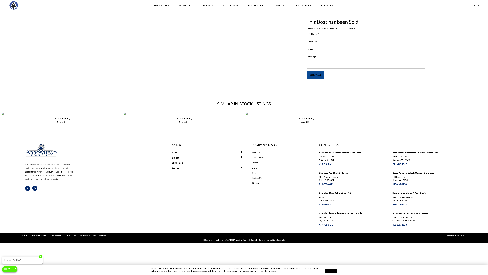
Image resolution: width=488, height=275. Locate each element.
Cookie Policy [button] (221, 271)
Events (255, 168)
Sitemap (255, 183)
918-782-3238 (399, 204)
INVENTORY (161, 5)
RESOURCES (303, 5)
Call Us (475, 5)
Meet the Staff (258, 157)
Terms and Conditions (86, 235)
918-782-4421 (326, 184)
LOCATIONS (255, 5)
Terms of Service (273, 240)
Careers (255, 162)
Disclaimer (102, 235)
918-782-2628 (326, 164)
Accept (331, 271)
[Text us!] (9, 270)
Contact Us (257, 178)
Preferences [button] (273, 271)
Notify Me (315, 74)
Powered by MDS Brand (456, 235)
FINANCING (230, 5)
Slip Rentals (177, 163)
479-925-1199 (326, 224)
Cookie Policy (69, 235)
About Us (256, 152)
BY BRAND (186, 5)
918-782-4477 (399, 164)
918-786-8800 (326, 204)
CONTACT (327, 5)
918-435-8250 (399, 184)
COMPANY (279, 5)
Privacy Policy (55, 235)
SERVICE (208, 5)
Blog (254, 173)
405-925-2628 (399, 224)
